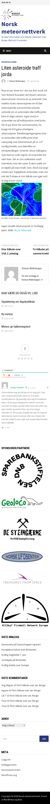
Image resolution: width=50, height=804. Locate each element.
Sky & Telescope (22, 230)
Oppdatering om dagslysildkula (18, 301)
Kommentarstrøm (10, 769)
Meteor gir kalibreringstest (15, 326)
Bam (20, 799)
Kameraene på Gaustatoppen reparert (21, 644)
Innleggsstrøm (9, 764)
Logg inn (5, 759)
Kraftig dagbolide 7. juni (13, 654)
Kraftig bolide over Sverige (15, 665)
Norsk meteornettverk (23, 27)
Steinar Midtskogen (17, 81)
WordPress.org (9, 775)
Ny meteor (7, 314)
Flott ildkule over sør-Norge (31, 685)
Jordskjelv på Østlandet (13, 660)
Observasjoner (9, 62)
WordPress (9, 799)
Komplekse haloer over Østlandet (18, 649)
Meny (8, 50)
